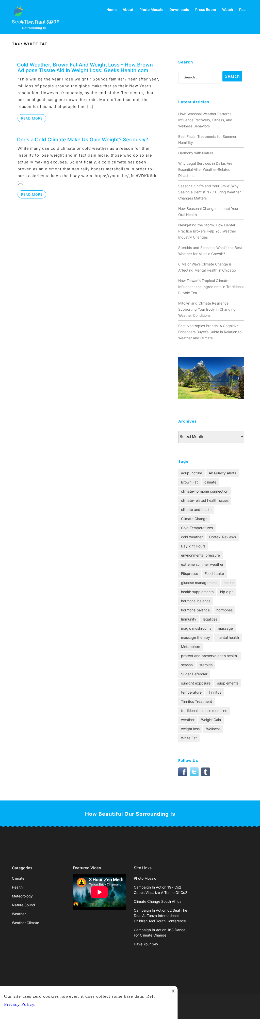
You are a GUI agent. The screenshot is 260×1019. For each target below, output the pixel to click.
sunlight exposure (195, 683)
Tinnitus (214, 692)
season (187, 665)
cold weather (192, 537)
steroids (206, 665)
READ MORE (32, 118)
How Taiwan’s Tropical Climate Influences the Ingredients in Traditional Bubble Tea (210, 286)
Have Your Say (146, 944)
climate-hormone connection (204, 491)
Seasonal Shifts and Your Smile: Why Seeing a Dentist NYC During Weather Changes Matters (209, 192)
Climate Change (194, 518)
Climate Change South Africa (158, 901)
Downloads (179, 9)
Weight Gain (211, 719)
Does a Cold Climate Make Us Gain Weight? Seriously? (82, 140)
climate (210, 482)
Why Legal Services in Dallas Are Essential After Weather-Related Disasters (205, 169)
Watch (227, 9)
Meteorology (22, 896)
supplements (227, 683)
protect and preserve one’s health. (209, 656)
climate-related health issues (205, 500)
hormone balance (195, 610)
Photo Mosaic (151, 9)
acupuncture (191, 473)
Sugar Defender (194, 674)
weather (187, 719)
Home (111, 9)
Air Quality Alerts (222, 473)
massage (225, 628)
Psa (242, 9)
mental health (228, 637)
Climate (18, 878)
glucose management (199, 582)
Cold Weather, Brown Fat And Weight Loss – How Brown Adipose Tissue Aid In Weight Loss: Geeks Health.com (85, 67)
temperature (191, 692)
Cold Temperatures (197, 528)
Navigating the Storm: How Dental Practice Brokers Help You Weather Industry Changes (207, 231)
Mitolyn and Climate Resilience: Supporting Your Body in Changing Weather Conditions (207, 309)
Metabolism (190, 646)
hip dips (226, 592)
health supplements (197, 592)
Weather (19, 914)
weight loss (190, 729)
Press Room (205, 9)
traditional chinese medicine (204, 710)
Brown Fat (189, 482)
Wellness (213, 729)
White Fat (189, 738)
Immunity (188, 619)
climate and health (196, 509)
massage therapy (195, 637)
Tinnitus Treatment (196, 701)
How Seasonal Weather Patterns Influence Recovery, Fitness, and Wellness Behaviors (205, 120)
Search (232, 76)
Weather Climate (25, 923)
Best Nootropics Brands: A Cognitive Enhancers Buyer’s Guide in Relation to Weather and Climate (209, 332)
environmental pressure (200, 555)
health (228, 582)
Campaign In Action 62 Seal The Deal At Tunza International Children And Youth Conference (160, 915)
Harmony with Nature (196, 153)
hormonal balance (195, 601)
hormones (224, 610)
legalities (210, 619)
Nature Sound (23, 905)
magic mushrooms (196, 628)
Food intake (214, 573)
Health (17, 887)
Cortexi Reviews (222, 537)
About (128, 9)
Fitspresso (189, 573)
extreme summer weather (202, 564)
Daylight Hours (193, 546)
